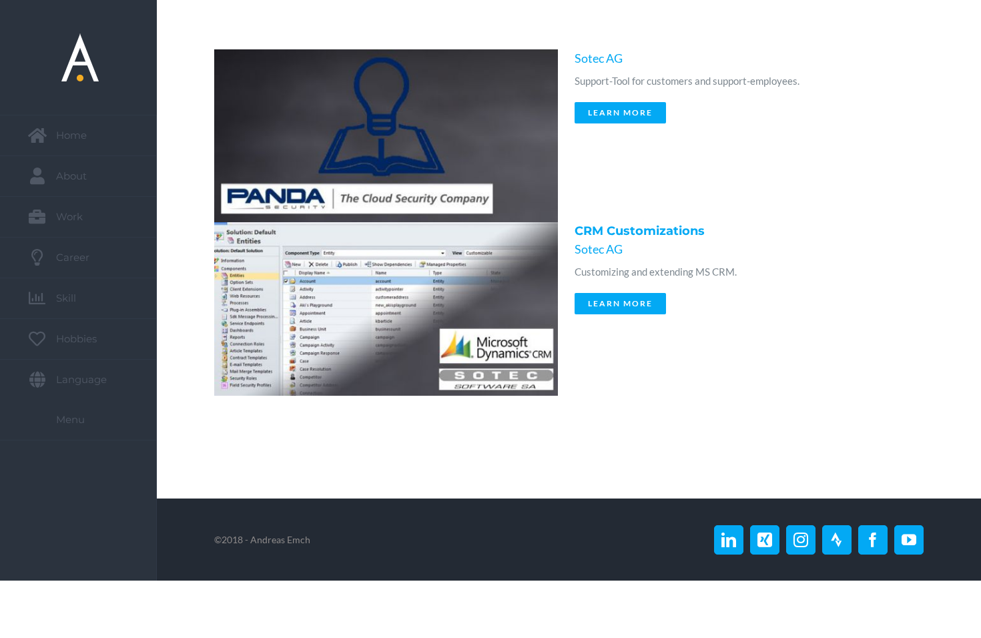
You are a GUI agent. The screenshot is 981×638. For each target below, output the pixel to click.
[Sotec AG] (382, 135)
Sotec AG (599, 58)
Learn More (620, 112)
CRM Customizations (640, 231)
